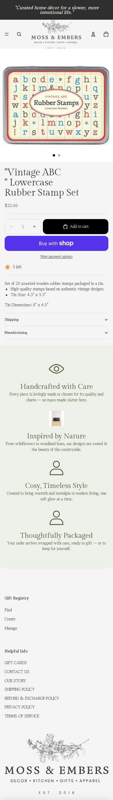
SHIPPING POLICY (20, 689)
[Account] (93, 34)
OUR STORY (15, 681)
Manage (11, 628)
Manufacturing (16, 332)
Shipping (12, 319)
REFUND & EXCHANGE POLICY (32, 698)
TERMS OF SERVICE (22, 716)
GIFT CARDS (16, 663)
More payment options (56, 256)
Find (8, 610)
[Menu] (6, 34)
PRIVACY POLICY (20, 707)
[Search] (19, 34)
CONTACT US (17, 672)
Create (10, 619)
